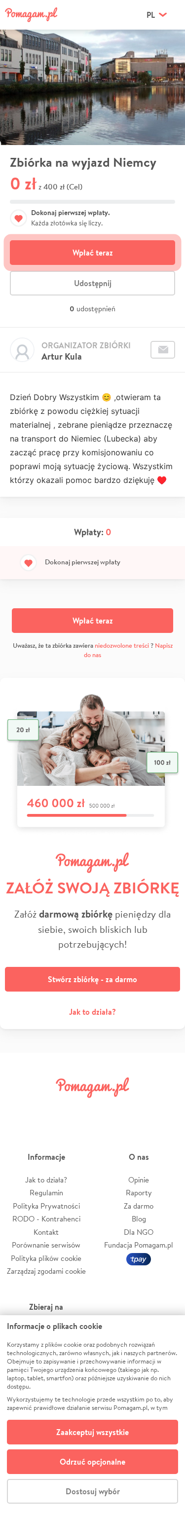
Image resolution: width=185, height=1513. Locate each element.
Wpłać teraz (93, 252)
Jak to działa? (92, 1011)
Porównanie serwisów (46, 1245)
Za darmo (138, 1206)
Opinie (138, 1179)
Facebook (19, 1110)
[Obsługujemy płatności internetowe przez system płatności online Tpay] (138, 1258)
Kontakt (46, 1232)
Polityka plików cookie (46, 1258)
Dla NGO (138, 1232)
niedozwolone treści (122, 645)
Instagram (78, 1110)
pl (151, 14)
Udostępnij (92, 283)
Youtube (166, 1110)
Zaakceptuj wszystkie (92, 1432)
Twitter (48, 1110)
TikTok (137, 1110)
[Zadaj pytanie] (162, 350)
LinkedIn (107, 1110)
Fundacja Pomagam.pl (138, 1245)
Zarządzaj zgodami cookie (46, 1271)
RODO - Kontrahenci (46, 1218)
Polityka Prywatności (46, 1206)
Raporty (139, 1192)
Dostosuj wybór (93, 1491)
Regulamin (46, 1192)
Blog (139, 1218)
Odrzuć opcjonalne (92, 1461)
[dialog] (92, 1414)
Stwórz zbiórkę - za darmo (92, 979)
